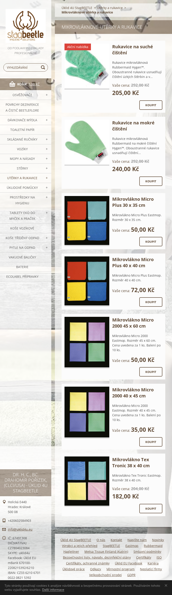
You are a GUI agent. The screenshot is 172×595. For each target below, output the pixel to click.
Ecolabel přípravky (22, 276)
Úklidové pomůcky (22, 187)
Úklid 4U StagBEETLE (77, 8)
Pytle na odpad (22, 247)
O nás (101, 540)
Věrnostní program (120, 569)
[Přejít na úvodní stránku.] (25, 23)
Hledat (44, 67)
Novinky (158, 540)
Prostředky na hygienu (22, 200)
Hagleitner (71, 551)
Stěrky (22, 168)
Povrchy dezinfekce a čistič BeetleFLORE (22, 107)
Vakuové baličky (22, 257)
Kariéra (153, 563)
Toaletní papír (22, 130)
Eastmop (131, 546)
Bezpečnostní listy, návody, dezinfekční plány (97, 557)
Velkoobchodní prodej (105, 575)
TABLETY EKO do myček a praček (22, 216)
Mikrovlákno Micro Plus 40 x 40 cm (133, 262)
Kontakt (116, 540)
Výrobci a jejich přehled (79, 546)
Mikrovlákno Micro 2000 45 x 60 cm (133, 323)
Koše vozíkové (22, 228)
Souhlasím (167, 585)
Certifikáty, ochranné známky (88, 563)
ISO (159, 557)
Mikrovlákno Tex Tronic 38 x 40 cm (131, 462)
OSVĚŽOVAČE (22, 95)
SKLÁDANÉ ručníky (22, 139)
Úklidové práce (73, 569)
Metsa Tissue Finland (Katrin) (106, 551)
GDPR (131, 575)
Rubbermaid (153, 546)
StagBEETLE (111, 546)
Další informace (53, 589)
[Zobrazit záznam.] (86, 67)
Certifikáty (143, 557)
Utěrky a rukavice (22, 178)
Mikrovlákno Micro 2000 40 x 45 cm (133, 393)
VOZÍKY (22, 149)
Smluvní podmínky (147, 551)
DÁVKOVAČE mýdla (22, 120)
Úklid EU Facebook (128, 563)
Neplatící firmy (151, 569)
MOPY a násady (22, 158)
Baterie (22, 267)
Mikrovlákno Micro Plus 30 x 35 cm (133, 202)
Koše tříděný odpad (22, 238)
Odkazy (95, 569)
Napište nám (137, 540)
